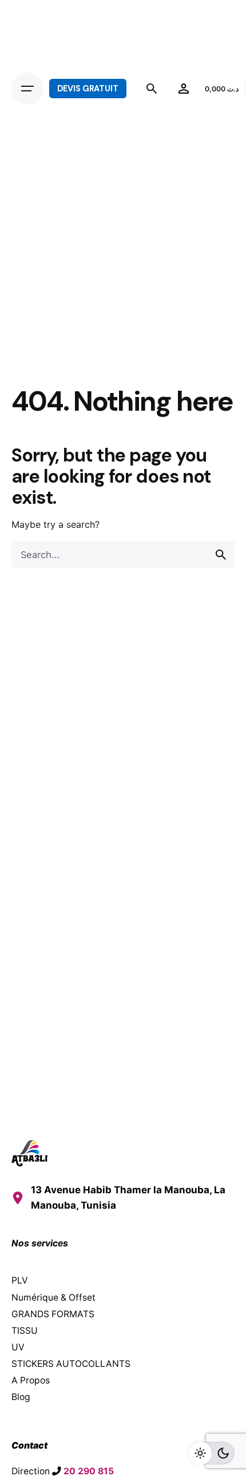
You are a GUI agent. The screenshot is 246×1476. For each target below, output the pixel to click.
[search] (221, 554)
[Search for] (123, 554)
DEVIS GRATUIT (87, 88)
